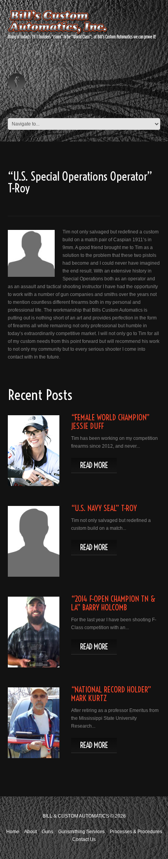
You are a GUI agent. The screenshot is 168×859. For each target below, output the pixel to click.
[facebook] (16, 82)
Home (12, 831)
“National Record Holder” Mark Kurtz (111, 694)
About (30, 831)
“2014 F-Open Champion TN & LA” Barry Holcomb (113, 603)
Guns (47, 831)
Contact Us (84, 839)
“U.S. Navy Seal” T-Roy (104, 508)
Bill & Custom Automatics (76, 816)
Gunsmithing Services (81, 831)
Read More (94, 465)
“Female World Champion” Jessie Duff (110, 421)
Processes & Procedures (136, 831)
